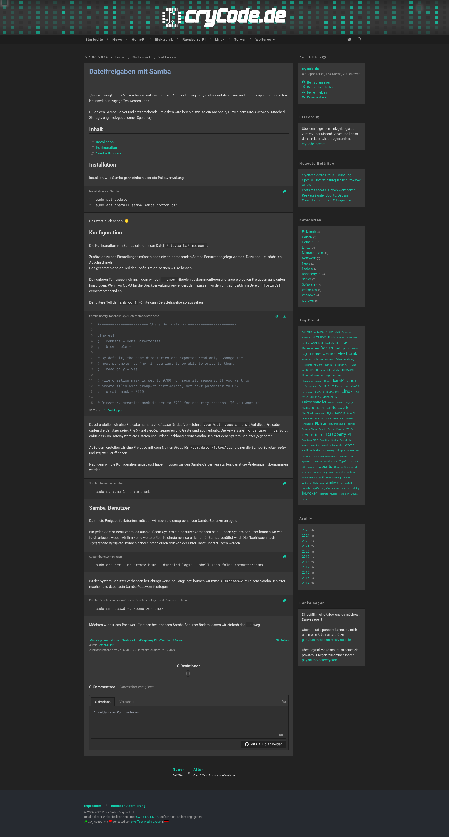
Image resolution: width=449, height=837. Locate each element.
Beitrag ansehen (318, 82)
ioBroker (308, 300)
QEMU (305, 435)
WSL (321, 477)
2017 (305, 567)
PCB (317, 418)
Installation (105, 142)
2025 (305, 530)
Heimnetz (336, 375)
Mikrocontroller (313, 253)
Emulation (307, 359)
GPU (312, 370)
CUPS (127, 285)
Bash (331, 337)
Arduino (319, 337)
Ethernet (318, 359)
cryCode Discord (314, 144)
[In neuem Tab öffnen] (285, 316)
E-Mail (355, 348)
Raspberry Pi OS (310, 440)
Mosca (331, 402)
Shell (305, 450)
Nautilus (306, 408)
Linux (220, 39)
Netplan (316, 408)
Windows (308, 295)
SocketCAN (353, 450)
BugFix (305, 343)
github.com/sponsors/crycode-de (326, 640)
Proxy (354, 429)
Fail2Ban (329, 359)
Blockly (340, 337)
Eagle (305, 354)
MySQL (349, 402)
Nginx (330, 413)
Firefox (318, 364)
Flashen (328, 365)
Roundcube (346, 440)
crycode (306, 488)
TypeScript (345, 461)
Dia (348, 348)
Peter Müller (105, 645)
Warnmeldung (333, 477)
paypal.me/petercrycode (319, 660)
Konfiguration (106, 148)
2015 (305, 578)
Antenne (346, 332)
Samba (165, 640)
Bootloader (351, 337)
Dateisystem (99, 640)
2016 (305, 572)
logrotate (323, 493)
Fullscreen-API (341, 365)
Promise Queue (326, 429)
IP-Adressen (309, 386)
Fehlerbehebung (345, 359)
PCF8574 (326, 418)
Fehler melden (316, 92)
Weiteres (263, 39)
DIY (345, 343)
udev (304, 499)
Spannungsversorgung (325, 456)
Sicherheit (316, 450)
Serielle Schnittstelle (332, 445)
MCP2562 (328, 397)
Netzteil (326, 408)
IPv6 (326, 386)
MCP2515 (315, 397)
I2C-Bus (351, 380)
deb (349, 488)
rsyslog (333, 493)
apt (341, 483)
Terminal (317, 461)
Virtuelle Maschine (345, 472)
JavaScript (307, 392)
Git (328, 370)
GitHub (335, 370)
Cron (338, 343)
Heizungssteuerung (312, 381)
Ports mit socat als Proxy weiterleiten (328, 190)
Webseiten (309, 290)
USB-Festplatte (309, 467)
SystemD (306, 461)
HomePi (139, 39)
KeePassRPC (333, 392)
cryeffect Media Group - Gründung (326, 175)
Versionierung (320, 472)
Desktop (340, 348)
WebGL (346, 477)
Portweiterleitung (336, 423)
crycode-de (310, 69)
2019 (305, 556)
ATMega (319, 332)
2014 (305, 583)
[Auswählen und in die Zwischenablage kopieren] (285, 192)
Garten (307, 237)
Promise (351, 423)
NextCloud (307, 413)
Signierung (329, 450)
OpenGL (351, 413)
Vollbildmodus (309, 477)
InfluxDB (354, 386)
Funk (353, 365)
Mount (340, 402)
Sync (351, 456)
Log (357, 391)
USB (356, 461)
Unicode (338, 467)
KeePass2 (320, 392)
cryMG (348, 483)
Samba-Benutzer (108, 153)
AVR (337, 332)
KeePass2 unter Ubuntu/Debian (325, 195)
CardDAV (329, 343)
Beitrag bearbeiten (320, 87)
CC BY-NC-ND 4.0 (147, 817)
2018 (305, 562)
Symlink (343, 456)
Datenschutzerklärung (128, 806)
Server (240, 39)
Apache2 (306, 337)
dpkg (356, 488)
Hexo (327, 381)
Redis (334, 440)
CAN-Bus (317, 343)
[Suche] (359, 39)
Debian (327, 348)
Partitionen (346, 418)
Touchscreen (330, 461)
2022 (305, 541)
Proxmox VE (342, 429)
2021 (305, 546)
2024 (305, 535)
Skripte (341, 450)
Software (167, 57)
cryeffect (316, 488)
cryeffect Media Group (333, 488)
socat (354, 493)
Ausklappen (115, 410)
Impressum (93, 806)
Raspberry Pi (194, 39)
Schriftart (315, 445)
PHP (335, 418)
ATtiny (329, 332)
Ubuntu (325, 466)
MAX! (305, 397)
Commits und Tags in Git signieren (326, 200)
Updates (348, 467)
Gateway (320, 370)
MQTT (339, 397)
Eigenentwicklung (323, 354)
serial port (344, 493)
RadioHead (317, 435)
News (117, 39)
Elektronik (164, 39)
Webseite (306, 483)
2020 (305, 551)
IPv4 (320, 386)
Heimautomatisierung (316, 375)
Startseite (94, 39)
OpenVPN (307, 418)
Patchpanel (307, 423)
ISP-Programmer (339, 386)
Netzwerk (141, 57)
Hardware (347, 369)
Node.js (307, 268)
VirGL (331, 472)
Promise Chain (309, 429)
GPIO (305, 369)
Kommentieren (317, 97)
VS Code (306, 472)
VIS (356, 467)
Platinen (320, 423)
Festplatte (307, 365)
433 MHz (307, 332)
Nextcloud (320, 413)
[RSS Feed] (349, 39)
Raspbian (325, 440)
